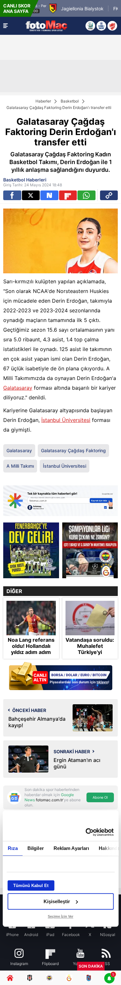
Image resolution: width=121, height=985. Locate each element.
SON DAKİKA (91, 966)
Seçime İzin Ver (60, 916)
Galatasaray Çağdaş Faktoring (73, 450)
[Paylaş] (109, 195)
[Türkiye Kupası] (112, 26)
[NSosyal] (49, 195)
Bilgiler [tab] (35, 848)
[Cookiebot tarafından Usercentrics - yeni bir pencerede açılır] (86, 832)
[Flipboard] (68, 195)
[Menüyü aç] (5, 26)
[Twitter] (31, 195)
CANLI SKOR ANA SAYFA (16, 8)
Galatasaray (17, 388)
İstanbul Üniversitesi (65, 420)
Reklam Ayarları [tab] (71, 848)
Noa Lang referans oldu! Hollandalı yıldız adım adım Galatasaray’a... (31, 649)
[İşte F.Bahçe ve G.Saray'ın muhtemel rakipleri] (90, 550)
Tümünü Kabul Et (30, 885)
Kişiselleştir (57, 901)
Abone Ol (100, 797)
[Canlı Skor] (101, 26)
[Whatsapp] (86, 195)
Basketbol (70, 101)
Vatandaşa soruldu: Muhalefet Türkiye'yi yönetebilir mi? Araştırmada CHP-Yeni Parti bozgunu (90, 655)
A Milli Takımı (20, 466)
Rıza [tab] (12, 848)
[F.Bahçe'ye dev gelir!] (31, 550)
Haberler (43, 101)
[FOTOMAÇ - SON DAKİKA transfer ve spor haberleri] (46, 25)
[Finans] (60, 676)
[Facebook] (12, 195)
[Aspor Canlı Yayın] (90, 26)
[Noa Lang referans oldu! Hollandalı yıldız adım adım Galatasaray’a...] (31, 618)
